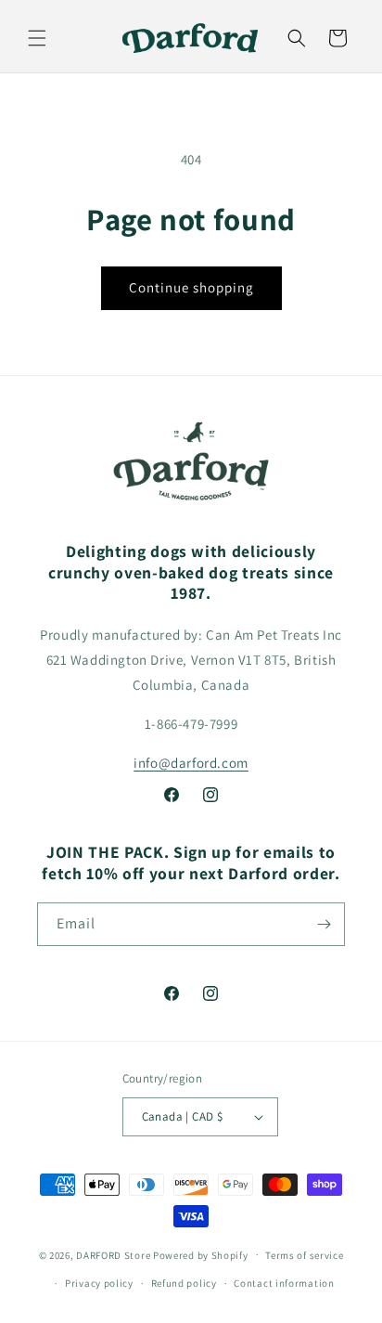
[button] (37, 38)
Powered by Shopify (200, 1254)
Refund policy (184, 1283)
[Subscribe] (323, 924)
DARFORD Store (113, 1254)
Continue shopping (191, 287)
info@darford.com (191, 763)
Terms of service (304, 1255)
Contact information (284, 1283)
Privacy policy (99, 1283)
